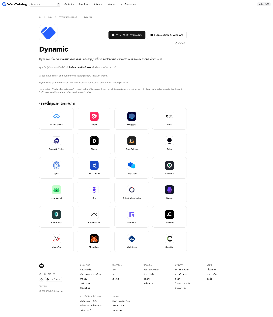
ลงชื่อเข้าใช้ (264, 4)
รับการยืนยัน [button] (149, 274)
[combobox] (53, 279)
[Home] (40, 17)
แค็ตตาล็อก (83, 4)
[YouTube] (49, 274)
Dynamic (88, 17)
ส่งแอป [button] (147, 279)
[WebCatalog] (41, 265)
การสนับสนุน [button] (181, 274)
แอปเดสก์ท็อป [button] (86, 269)
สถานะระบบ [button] (180, 288)
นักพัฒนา (97, 4)
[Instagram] (54, 274)
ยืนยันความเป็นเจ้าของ (80, 67)
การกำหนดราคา (128, 4)
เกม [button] (113, 274)
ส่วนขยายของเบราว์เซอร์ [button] (91, 274)
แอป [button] (114, 269)
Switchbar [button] (85, 283)
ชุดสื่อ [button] (209, 279)
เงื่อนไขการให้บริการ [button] (121, 301)
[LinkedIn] (45, 274)
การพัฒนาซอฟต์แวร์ (68, 17)
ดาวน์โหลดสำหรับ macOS (129, 34)
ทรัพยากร (111, 4)
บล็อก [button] (177, 279)
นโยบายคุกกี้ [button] (85, 310)
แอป (50, 17)
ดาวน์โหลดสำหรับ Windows (168, 34)
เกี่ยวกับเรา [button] (211, 269)
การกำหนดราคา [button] (182, 269)
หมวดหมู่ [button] (115, 279)
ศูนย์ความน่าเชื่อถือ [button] (88, 301)
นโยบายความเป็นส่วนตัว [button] (91, 305)
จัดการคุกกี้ (43, 286)
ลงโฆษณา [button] (148, 283)
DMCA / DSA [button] (118, 305)
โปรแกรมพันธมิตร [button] (183, 283)
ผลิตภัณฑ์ (68, 4)
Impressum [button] (117, 310)
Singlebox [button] (85, 288)
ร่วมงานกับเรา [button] (213, 274)
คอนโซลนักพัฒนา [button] (152, 269)
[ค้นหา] (59, 4)
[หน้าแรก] (14, 4)
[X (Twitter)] (40, 274)
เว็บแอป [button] (83, 279)
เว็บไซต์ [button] (181, 43)
